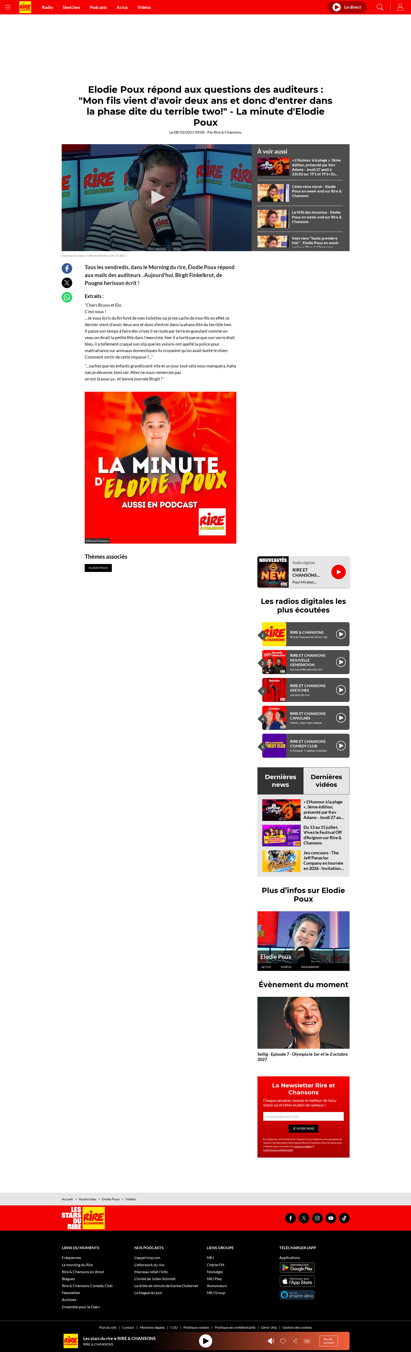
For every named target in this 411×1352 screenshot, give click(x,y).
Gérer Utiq (269, 1327)
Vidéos (144, 7)
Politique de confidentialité (235, 1327)
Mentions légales (152, 1327)
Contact (128, 1327)
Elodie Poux (276, 956)
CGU (174, 1327)
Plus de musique (328, 1340)
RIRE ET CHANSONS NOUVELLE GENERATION (308, 660)
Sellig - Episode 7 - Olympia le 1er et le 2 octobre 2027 (302, 1056)
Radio (47, 7)
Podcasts (98, 7)
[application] (157, 197)
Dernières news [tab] (280, 780)
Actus (122, 7)
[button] (156, 197)
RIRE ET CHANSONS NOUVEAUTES (307, 572)
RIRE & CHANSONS (307, 632)
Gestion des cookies (297, 1327)
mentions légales (303, 1146)
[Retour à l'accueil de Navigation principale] (25, 7)
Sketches (71, 7)
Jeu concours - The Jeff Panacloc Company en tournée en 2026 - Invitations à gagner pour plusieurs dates (323, 865)
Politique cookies (196, 1327)
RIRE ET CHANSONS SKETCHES (308, 687)
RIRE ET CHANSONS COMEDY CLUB (308, 743)
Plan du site (107, 1327)
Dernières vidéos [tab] (326, 780)
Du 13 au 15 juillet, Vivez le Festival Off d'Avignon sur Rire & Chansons (323, 835)
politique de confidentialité (278, 1149)
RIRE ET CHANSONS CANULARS (308, 715)
